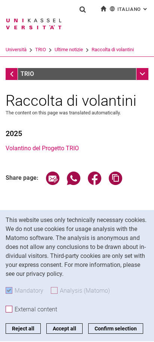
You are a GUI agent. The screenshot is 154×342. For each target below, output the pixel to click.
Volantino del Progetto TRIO (42, 148)
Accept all (64, 329)
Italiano (132, 9)
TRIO (40, 49)
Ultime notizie (69, 49)
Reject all (23, 329)
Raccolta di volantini (113, 49)
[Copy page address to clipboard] (115, 183)
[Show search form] (82, 9)
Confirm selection (116, 329)
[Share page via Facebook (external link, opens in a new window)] (94, 183)
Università (16, 49)
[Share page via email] (52, 183)
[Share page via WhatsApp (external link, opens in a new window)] (73, 183)
